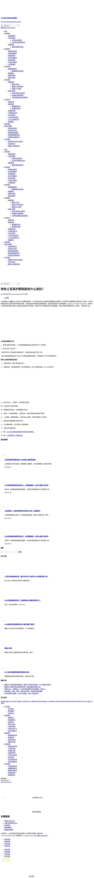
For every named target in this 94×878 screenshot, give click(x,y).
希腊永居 (11, 737)
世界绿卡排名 (12, 130)
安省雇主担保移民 (18, 95)
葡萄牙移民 (11, 75)
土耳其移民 (11, 64)
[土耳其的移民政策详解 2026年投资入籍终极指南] (18, 455)
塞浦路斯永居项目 (18, 71)
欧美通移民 (8, 827)
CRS (48, 701)
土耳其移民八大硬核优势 (15, 435)
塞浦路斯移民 (12, 69)
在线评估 (11, 713)
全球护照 (7, 744)
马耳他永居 (11, 726)
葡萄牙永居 (11, 742)
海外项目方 (11, 144)
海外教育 (67, 701)
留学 (77, 701)
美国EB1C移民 (16, 88)
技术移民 (7, 854)
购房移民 (7, 733)
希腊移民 (11, 73)
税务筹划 (52, 701)
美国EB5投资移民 (17, 86)
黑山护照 (11, 757)
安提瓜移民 (11, 60)
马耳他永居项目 (17, 40)
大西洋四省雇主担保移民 (20, 97)
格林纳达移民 (12, 51)
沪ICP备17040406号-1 (41, 835)
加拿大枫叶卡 (12, 728)
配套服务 (11, 122)
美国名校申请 (8, 830)
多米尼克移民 (12, 62)
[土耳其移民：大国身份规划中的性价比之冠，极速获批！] (18, 507)
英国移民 (11, 44)
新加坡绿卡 (11, 720)
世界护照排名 (12, 128)
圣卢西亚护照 (12, 759)
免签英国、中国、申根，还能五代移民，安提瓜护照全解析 (23, 691)
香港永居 (11, 102)
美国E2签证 (15, 84)
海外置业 (7, 124)
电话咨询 (7, 839)
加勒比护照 (26, 701)
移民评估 (7, 858)
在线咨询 (7, 843)
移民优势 (39, 701)
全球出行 (88, 701)
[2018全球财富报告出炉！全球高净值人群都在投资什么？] (18, 596)
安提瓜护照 (11, 751)
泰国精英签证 (16, 106)
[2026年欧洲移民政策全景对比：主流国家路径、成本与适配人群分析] (18, 481)
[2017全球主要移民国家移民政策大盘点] (18, 668)
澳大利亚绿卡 (12, 731)
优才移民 (7, 764)
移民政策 (3, 701)
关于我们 (7, 139)
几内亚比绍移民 (13, 117)
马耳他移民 (11, 38)
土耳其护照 (11, 748)
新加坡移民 (11, 36)
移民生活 (80, 701)
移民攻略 (62, 701)
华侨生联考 (11, 115)
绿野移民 (34, 701)
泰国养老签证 (16, 108)
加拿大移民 (11, 91)
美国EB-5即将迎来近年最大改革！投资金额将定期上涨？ (22, 687)
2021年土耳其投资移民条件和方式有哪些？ (21, 432)
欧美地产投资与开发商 (15, 141)
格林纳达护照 (12, 746)
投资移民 (7, 715)
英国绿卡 (11, 722)
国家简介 (20, 701)
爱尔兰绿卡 (11, 724)
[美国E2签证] (18, 644)
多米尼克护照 (12, 755)
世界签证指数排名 (14, 137)
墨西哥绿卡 (11, 775)
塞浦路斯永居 (12, 735)
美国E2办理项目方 (14, 146)
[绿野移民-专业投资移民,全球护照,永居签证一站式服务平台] (47, 274)
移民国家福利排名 (14, 135)
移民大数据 (8, 126)
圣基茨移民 (11, 55)
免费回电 (7, 860)
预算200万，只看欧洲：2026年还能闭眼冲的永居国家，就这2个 (25, 689)
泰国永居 (11, 104)
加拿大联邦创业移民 (18, 93)
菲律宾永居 (11, 111)
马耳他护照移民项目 (18, 42)
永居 (84, 701)
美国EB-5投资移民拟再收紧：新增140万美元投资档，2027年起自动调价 (27, 684)
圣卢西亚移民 (12, 58)
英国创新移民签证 (18, 47)
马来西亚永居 (12, 113)
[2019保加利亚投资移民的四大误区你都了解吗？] (18, 620)
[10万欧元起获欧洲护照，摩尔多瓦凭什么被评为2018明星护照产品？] (18, 572)
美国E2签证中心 (9, 821)
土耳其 (6, 298)
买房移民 (72, 701)
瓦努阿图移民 (12, 53)
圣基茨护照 (11, 753)
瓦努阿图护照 (12, 762)
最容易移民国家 (13, 133)
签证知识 (14, 701)
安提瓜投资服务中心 (11, 823)
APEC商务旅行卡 (13, 119)
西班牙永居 (11, 739)
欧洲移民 (44, 701)
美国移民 (11, 82)
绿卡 (30, 701)
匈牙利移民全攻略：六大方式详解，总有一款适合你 (21, 693)
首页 (5, 31)
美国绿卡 (11, 717)
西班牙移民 (11, 77)
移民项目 (7, 841)
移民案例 (11, 711)
